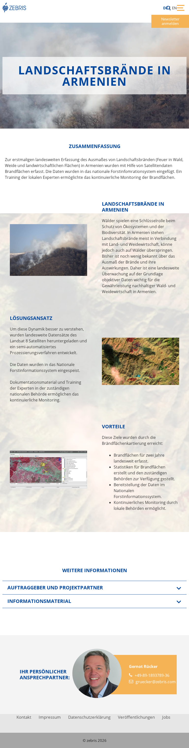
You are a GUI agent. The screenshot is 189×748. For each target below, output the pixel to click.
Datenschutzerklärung (89, 717)
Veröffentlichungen (136, 717)
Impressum (50, 717)
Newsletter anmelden (170, 21)
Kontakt (23, 717)
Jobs (166, 717)
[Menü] (179, 7)
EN (174, 7)
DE (165, 7)
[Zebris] (15, 7)
